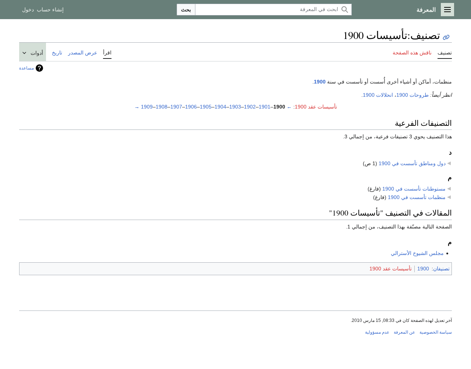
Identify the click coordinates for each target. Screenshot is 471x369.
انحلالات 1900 (378, 95)
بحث (186, 10)
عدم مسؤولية (377, 332)
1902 (250, 107)
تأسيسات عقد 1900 (316, 107)
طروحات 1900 (412, 95)
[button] (447, 9)
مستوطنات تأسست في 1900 (414, 189)
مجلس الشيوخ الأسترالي (417, 253)
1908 (161, 107)
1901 (264, 107)
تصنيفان (441, 269)
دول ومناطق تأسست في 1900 (412, 163)
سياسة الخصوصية (435, 332)
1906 (191, 107)
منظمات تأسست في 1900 (417, 197)
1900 (320, 82)
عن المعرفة (404, 332)
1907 (176, 107)
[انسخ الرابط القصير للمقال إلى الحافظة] (446, 37)
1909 (147, 107)
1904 (220, 107)
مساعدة (26, 68)
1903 (235, 107)
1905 (206, 107)
